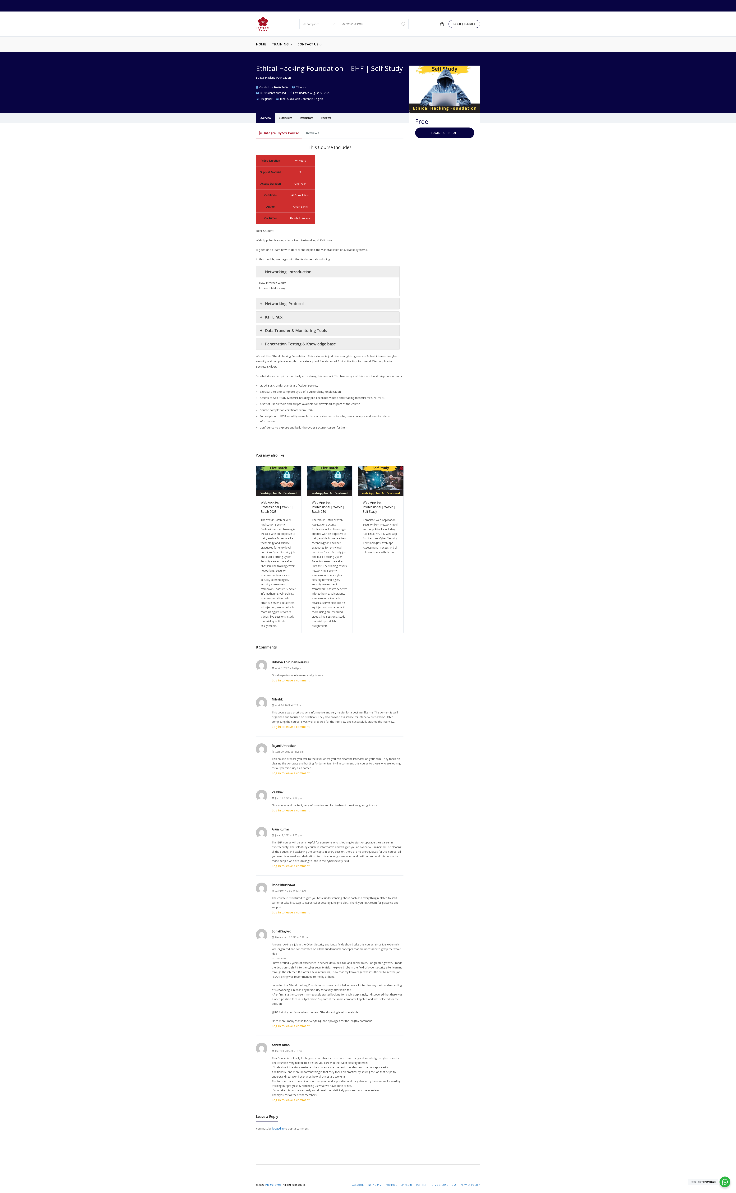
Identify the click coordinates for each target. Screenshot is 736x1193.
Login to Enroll (444, 133)
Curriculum (285, 118)
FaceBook (357, 1184)
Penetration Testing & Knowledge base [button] (300, 343)
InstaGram (375, 1184)
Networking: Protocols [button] (285, 303)
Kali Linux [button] (273, 317)
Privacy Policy (470, 1184)
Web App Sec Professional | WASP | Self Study (379, 507)
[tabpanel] (329, 289)
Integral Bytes (273, 1184)
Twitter (421, 1184)
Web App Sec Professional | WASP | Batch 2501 (328, 507)
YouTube (391, 1184)
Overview (265, 118)
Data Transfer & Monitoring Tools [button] (296, 330)
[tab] (279, 133)
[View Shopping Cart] (442, 24)
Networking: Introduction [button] (288, 271)
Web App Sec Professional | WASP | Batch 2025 (277, 507)
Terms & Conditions (443, 1184)
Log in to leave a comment (291, 680)
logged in (278, 1128)
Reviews (326, 118)
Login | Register (464, 23)
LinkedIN (406, 1184)
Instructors (306, 118)
